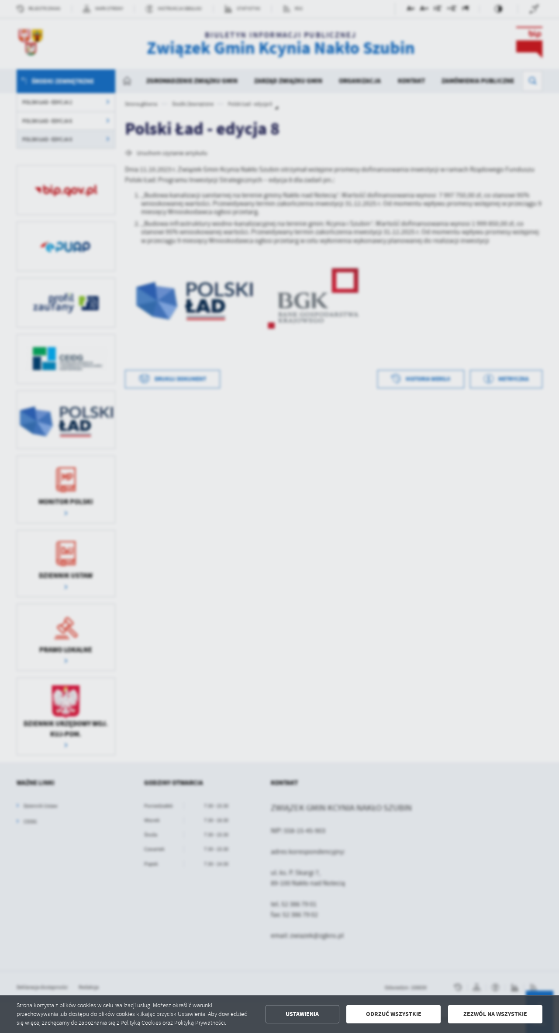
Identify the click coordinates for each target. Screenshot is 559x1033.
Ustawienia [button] (302, 1014)
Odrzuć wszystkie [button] (393, 1014)
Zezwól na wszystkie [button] (495, 1014)
